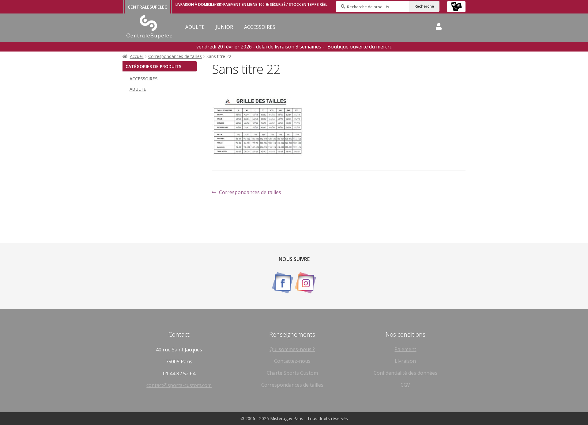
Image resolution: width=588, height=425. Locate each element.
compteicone (439, 27)
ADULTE (195, 27)
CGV (405, 384)
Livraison (405, 361)
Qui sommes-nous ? (292, 349)
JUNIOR (224, 27)
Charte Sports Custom (292, 372)
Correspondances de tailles (175, 56)
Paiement (405, 349)
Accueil (137, 56)
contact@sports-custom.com (179, 385)
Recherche (424, 6)
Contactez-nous (292, 361)
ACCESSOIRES (259, 27)
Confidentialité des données (405, 372)
